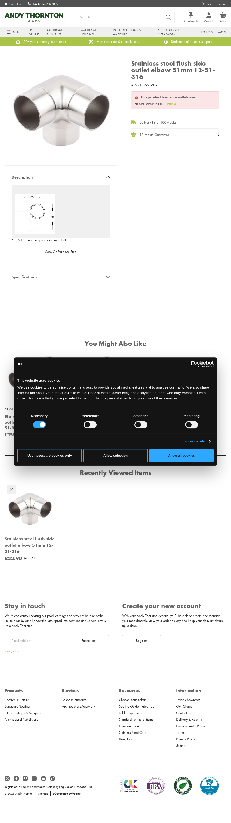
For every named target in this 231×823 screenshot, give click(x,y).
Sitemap (181, 746)
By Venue (34, 32)
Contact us (183, 713)
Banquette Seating (17, 706)
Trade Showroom (188, 700)
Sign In (210, 3)
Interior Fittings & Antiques (127, 32)
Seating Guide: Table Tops (137, 706)
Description (22, 177)
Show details (194, 441)
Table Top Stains (130, 713)
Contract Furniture (54, 32)
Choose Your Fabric (132, 700)
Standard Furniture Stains (136, 720)
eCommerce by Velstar (67, 793)
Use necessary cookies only (49, 455)
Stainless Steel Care (132, 733)
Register (222, 3)
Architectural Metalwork (168, 32)
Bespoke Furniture (74, 700)
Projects (206, 32)
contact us (170, 103)
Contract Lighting (88, 32)
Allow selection (115, 455)
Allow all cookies (181, 455)
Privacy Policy (12, 651)
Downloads (127, 739)
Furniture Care (129, 726)
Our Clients (184, 706)
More (222, 32)
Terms (180, 733)
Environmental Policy (190, 726)
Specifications (24, 277)
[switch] (90, 424)
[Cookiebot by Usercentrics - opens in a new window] (194, 364)
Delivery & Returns (189, 720)
